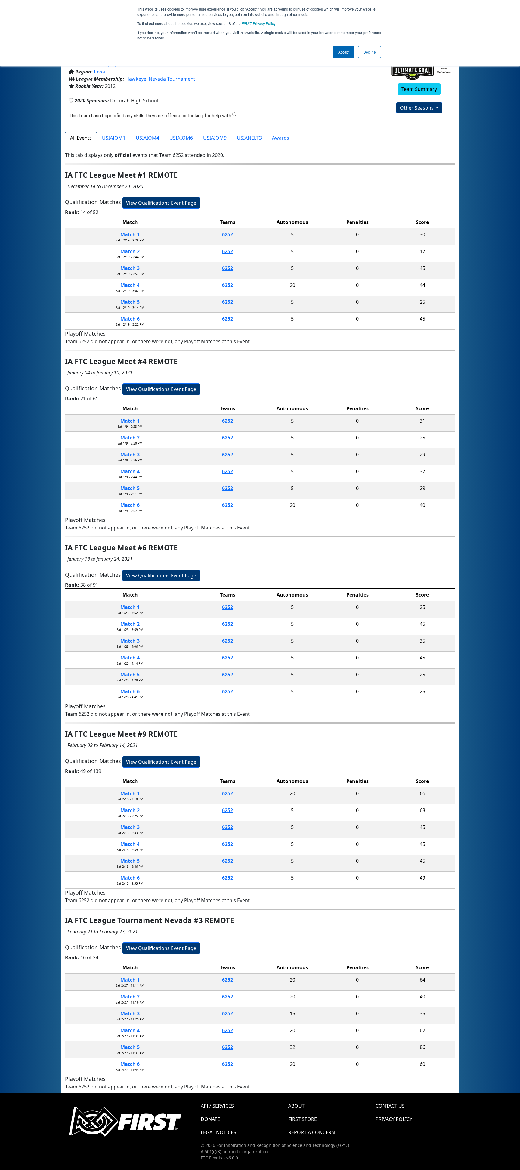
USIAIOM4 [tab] (147, 138)
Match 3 (130, 268)
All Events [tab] (81, 138)
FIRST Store (302, 1119)
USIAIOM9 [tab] (215, 138)
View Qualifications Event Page (161, 203)
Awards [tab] (280, 138)
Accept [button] (343, 51)
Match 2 (130, 251)
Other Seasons (417, 107)
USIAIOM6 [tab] (181, 138)
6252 (227, 234)
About (296, 1106)
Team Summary (419, 89)
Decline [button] (369, 51)
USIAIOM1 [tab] (113, 138)
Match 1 (130, 234)
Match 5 (130, 302)
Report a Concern (311, 1132)
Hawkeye (135, 79)
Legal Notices (218, 1132)
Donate (210, 1119)
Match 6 (130, 318)
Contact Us (390, 1106)
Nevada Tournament (172, 79)
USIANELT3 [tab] (249, 138)
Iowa (99, 71)
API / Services (217, 1106)
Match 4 (130, 285)
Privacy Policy (258, 23)
